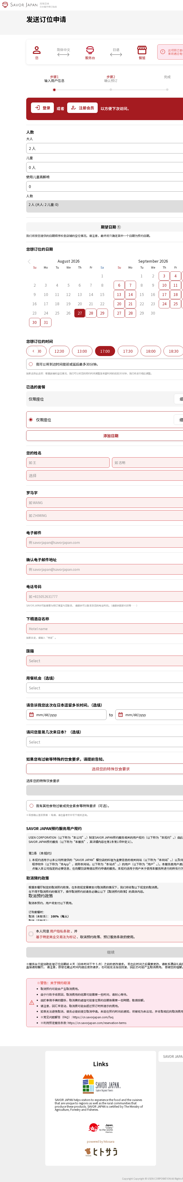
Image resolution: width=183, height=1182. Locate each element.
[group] (59, 351)
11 (175, 285)
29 (102, 313)
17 (164, 294)
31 (46, 322)
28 (91, 313)
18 (175, 294)
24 (164, 303)
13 (119, 294)
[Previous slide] (33, 351)
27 (119, 313)
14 (130, 294)
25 (175, 303)
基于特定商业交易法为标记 (56, 936)
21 (130, 303)
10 (164, 285)
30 (34, 322)
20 (119, 303)
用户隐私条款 (60, 931)
